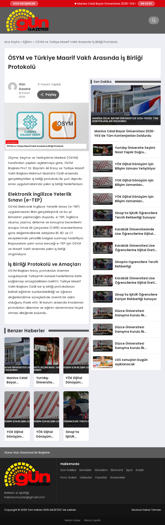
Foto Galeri (68, 477)
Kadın (140, 470)
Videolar (86, 477)
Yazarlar (101, 477)
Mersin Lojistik (92, 520)
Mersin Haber (72, 520)
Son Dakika (68, 470)
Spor (129, 470)
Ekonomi (117, 470)
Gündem (101, 470)
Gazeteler (117, 477)
